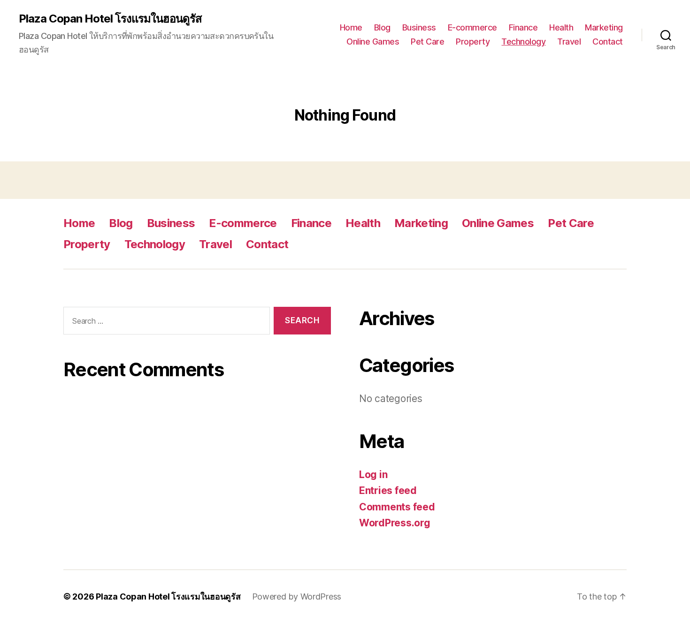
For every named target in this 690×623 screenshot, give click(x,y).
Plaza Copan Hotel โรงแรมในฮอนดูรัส (110, 18)
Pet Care (427, 41)
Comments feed (397, 507)
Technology (523, 41)
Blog (382, 27)
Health (561, 27)
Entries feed (388, 490)
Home (351, 27)
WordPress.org (394, 523)
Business (419, 27)
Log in (373, 474)
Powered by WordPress (297, 596)
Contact (607, 41)
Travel (569, 41)
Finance (523, 27)
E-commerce (472, 27)
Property (473, 41)
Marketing (604, 27)
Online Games (372, 41)
